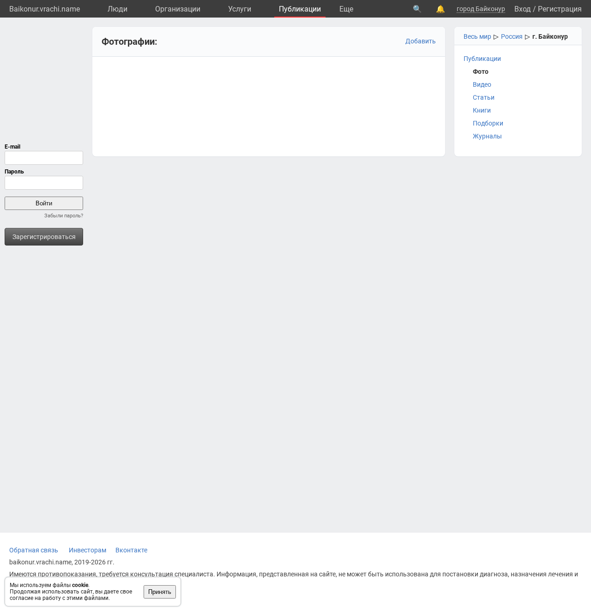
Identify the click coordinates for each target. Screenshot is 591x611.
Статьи (484, 97)
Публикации (300, 9)
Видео (482, 84)
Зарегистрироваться (44, 236)
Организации (177, 9)
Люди (117, 9)
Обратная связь (33, 550)
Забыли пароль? (63, 216)
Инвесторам (87, 550)
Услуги (239, 9)
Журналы (487, 136)
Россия (512, 36)
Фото (480, 71)
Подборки (488, 123)
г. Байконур (550, 36)
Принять (159, 591)
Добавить (420, 41)
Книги (482, 110)
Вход (522, 9)
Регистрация (560, 9)
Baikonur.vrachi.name (44, 9)
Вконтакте (131, 550)
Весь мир (477, 36)
